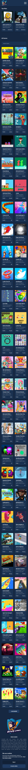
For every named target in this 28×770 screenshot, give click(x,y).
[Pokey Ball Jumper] (7, 627)
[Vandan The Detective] (20, 428)
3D (11, 220)
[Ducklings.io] (20, 274)
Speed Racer (6, 568)
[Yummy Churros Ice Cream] (20, 362)
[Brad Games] (3, 3)
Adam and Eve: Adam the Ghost (10, 24)
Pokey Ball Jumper (7, 635)
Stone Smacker (6, 325)
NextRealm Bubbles (21, 458)
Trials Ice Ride (19, 613)
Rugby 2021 (6, 701)
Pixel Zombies (19, 82)
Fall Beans (5, 524)
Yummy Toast (6, 392)
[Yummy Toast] (7, 384)
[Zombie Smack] (7, 53)
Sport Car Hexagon (7, 613)
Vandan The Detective (21, 436)
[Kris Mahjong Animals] (20, 340)
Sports (10, 640)
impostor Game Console (9, 149)
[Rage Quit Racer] (20, 229)
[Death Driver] (7, 539)
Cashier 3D (18, 259)
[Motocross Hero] (7, 97)
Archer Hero (6, 657)
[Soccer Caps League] (7, 671)
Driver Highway (19, 546)
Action (10, 65)
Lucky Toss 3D (6, 281)
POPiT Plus (19, 657)
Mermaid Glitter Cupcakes (9, 414)
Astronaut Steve (7, 193)
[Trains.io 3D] (7, 207)
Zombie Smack (6, 60)
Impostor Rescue (7, 480)
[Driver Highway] (20, 539)
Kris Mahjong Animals (21, 347)
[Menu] (25, 3)
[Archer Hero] (7, 649)
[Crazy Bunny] (7, 163)
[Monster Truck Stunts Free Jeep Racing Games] (20, 561)
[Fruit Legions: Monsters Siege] (20, 53)
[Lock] (7, 340)
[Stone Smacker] (7, 318)
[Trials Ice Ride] (20, 605)
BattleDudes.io (19, 502)
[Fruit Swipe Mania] (20, 296)
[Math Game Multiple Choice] (20, 141)
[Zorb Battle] (20, 472)
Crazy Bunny (6, 171)
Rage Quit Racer (20, 237)
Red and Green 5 (20, 171)
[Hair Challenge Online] (20, 207)
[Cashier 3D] (20, 251)
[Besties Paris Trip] (20, 406)
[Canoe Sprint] (7, 583)
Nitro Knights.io (20, 524)
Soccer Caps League (8, 679)
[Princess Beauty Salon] (20, 384)
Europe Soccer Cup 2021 (22, 701)
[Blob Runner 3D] (7, 229)
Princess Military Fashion (9, 436)
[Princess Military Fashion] (7, 428)
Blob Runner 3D (6, 237)
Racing (10, 551)
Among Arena (6, 458)
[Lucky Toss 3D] (7, 274)
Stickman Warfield (7, 82)
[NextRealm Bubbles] (20, 450)
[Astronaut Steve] (7, 185)
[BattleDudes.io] (20, 494)
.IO (11, 463)
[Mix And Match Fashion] (7, 362)
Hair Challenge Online (21, 215)
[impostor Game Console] (7, 141)
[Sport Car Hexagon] (7, 605)
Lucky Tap (18, 325)
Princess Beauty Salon (21, 392)
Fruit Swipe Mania (20, 303)
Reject (14, 762)
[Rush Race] (20, 583)
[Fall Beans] (7, 517)
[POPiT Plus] (20, 649)
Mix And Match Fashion (8, 370)
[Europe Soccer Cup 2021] (20, 693)
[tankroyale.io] (7, 494)
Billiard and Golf (20, 635)
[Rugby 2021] (7, 693)
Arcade (10, 154)
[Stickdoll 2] (20, 119)
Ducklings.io (19, 281)
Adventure (10, 29)
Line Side (5, 303)
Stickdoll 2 (18, 127)
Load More (14, 711)
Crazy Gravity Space (21, 24)
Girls (11, 375)
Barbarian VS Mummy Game (10, 127)
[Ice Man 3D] (7, 251)
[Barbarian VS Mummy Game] (7, 119)
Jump (17, 193)
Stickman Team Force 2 (22, 104)
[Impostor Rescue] (7, 472)
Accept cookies (14, 766)
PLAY (4, 29)
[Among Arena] (7, 450)
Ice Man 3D (5, 259)
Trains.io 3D (6, 215)
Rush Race (18, 590)
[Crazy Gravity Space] (20, 17)
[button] (21, 34)
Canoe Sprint (6, 590)
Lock (4, 347)
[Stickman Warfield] (7, 75)
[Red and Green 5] (20, 163)
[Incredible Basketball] (20, 671)
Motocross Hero (7, 104)
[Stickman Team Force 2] (20, 97)
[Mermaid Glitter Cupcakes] (7, 406)
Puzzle (10, 308)
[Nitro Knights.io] (20, 517)
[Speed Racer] (7, 561)
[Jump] (20, 185)
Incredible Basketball (21, 679)
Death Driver (6, 546)
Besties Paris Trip (20, 414)
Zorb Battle (18, 480)
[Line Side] (7, 296)
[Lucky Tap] (20, 318)
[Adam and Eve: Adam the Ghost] (7, 17)
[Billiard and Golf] (20, 627)
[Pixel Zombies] (20, 75)
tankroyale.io (6, 502)
